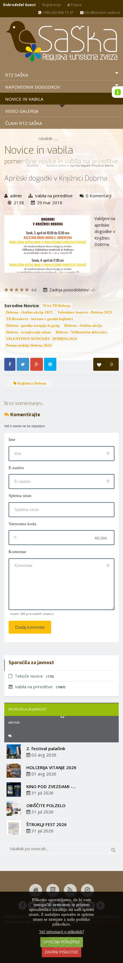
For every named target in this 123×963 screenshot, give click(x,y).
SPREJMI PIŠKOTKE (61, 942)
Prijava (76, 4)
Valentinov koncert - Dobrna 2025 (84, 312)
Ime (12, 439)
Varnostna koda (22, 523)
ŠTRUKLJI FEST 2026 (46, 824)
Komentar (17, 551)
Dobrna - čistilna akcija (83, 326)
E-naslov (16, 467)
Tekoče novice (34, 676)
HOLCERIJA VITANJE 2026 (51, 767)
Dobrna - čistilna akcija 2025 (29, 312)
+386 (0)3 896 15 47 (57, 12)
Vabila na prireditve (54, 195)
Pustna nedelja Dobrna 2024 (28, 345)
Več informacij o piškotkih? (61, 932)
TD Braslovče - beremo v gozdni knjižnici (39, 319)
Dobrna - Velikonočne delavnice (81, 332)
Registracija (51, 4)
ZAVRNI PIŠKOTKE (61, 952)
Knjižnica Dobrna (31, 383)
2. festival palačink (45, 748)
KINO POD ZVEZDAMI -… (51, 786)
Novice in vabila (56, 165)
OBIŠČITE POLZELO (46, 805)
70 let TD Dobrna (56, 306)
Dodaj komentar (30, 627)
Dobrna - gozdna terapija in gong (32, 326)
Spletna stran (20, 495)
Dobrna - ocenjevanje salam (28, 332)
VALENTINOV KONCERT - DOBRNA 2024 (41, 339)
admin (16, 195)
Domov (33, 165)
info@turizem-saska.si (102, 12)
